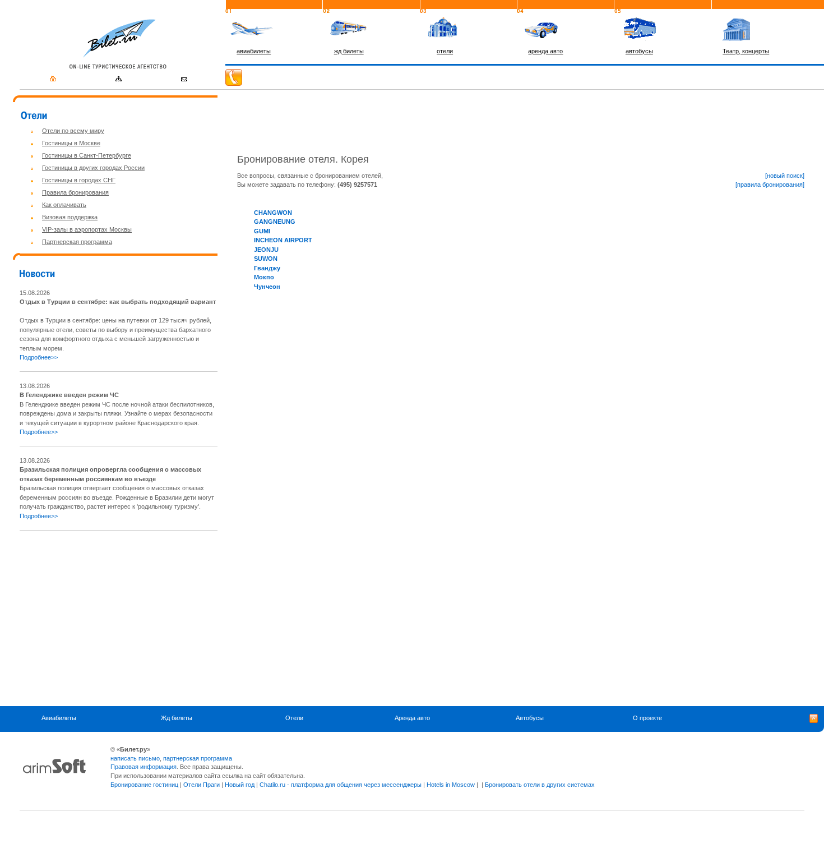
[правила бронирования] (769, 184)
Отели (294, 718)
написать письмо (135, 758)
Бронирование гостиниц (144, 784)
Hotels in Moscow (451, 784)
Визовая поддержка (70, 217)
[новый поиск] (784, 175)
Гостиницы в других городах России (93, 167)
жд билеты (349, 51)
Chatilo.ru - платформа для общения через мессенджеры (341, 784)
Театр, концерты (746, 51)
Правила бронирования (75, 192)
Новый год (239, 784)
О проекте (647, 718)
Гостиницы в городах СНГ (78, 180)
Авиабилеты (58, 718)
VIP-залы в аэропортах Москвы (87, 229)
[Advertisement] (114, 618)
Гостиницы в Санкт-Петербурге (86, 155)
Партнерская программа (77, 241)
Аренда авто (412, 718)
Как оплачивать (64, 204)
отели (445, 51)
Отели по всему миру (73, 130)
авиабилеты (254, 51)
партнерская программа (197, 758)
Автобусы (530, 718)
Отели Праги (201, 784)
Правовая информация (143, 766)
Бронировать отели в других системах (540, 784)
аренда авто (545, 51)
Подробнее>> (39, 357)
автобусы (639, 51)
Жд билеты (176, 718)
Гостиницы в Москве (71, 143)
